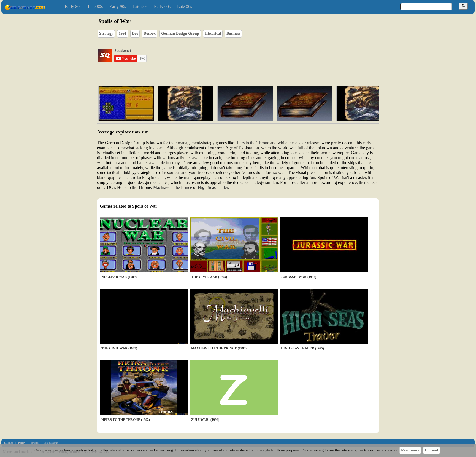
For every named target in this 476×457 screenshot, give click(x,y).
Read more (410, 450)
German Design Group (180, 33)
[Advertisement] (253, 55)
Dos (135, 33)
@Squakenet (51, 442)
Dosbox (150, 33)
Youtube (34, 442)
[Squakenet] (24, 9)
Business (233, 33)
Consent (431, 450)
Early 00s (162, 6)
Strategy (106, 33)
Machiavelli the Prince (172, 187)
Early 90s (117, 6)
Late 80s (95, 6)
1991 (122, 33)
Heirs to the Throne (252, 142)
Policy (21, 442)
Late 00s (184, 6)
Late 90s (139, 6)
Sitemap (8, 442)
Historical (213, 33)
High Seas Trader (213, 187)
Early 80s (73, 6)
